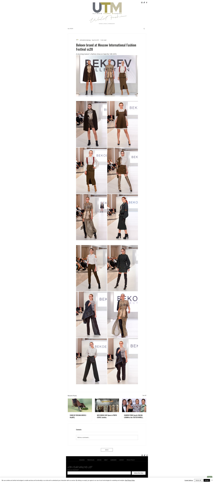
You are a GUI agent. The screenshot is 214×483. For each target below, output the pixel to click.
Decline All (198, 480)
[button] (144, 28)
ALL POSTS (70, 28)
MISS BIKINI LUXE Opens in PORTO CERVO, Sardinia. (107, 416)
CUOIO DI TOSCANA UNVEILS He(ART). (78, 416)
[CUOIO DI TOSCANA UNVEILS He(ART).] (80, 405)
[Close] (212, 480)
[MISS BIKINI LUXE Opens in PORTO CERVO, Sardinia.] (107, 405)
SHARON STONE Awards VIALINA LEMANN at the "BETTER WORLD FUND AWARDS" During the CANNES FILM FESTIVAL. (133, 416)
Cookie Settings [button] (189, 480)
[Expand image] (91, 124)
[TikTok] (144, 2)
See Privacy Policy (130, 480)
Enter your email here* (73, 470)
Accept (207, 480)
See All (144, 395)
